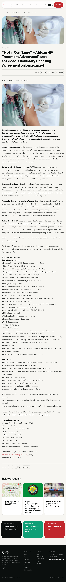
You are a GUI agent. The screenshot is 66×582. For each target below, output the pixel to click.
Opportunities (40, 5)
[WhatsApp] (52, 72)
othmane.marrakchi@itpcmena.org (15, 455)
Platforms (24, 5)
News (32, 5)
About (6, 5)
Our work (17, 5)
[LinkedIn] (45, 72)
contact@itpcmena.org (56, 559)
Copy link (60, 72)
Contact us (58, 5)
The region (12, 5)
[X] (41, 72)
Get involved (40, 558)
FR (46, 5)
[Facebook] (49, 72)
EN (49, 5)
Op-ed (26, 567)
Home (4, 13)
